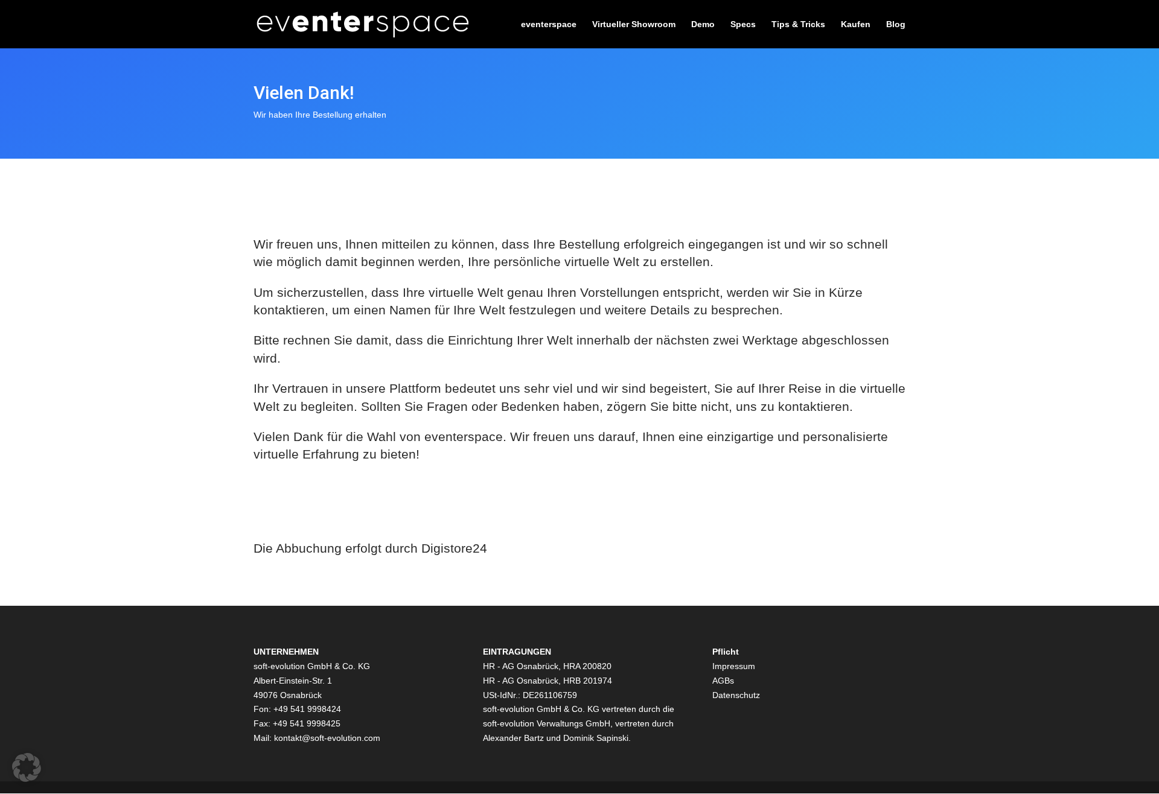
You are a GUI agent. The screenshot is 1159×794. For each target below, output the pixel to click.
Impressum (733, 666)
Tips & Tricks (798, 24)
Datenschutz (736, 695)
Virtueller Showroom (633, 24)
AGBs (723, 680)
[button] (26, 767)
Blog (895, 24)
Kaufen (855, 24)
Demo (703, 24)
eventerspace (548, 24)
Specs (743, 24)
